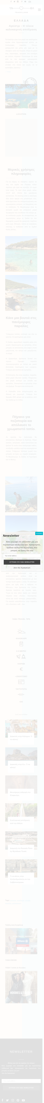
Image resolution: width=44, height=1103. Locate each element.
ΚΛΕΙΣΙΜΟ (39, 533)
